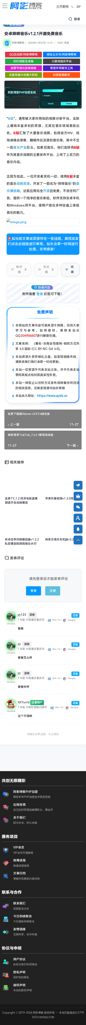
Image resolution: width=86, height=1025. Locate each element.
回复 (75, 615)
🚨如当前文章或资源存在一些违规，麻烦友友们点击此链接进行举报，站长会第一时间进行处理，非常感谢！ (43, 244)
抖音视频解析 (61, 75)
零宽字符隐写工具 (61, 68)
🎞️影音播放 (14, 24)
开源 (46, 191)
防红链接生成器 (23, 61)
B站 (11, 119)
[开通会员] (78, 496)
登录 (39, 294)
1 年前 (21, 619)
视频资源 (23, 184)
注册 (53, 590)
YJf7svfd (24, 702)
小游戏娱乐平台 (62, 61)
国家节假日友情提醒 (23, 68)
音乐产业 (20, 148)
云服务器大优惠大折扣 (23, 75)
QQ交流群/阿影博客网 (23, 54)
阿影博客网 (18, 42)
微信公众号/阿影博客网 (62, 54)
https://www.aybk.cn (52, 396)
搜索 (76, 19)
